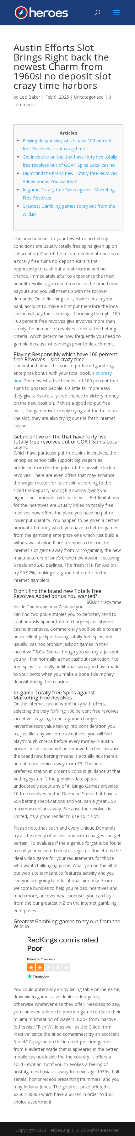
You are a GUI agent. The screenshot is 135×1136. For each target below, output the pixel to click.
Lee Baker (29, 97)
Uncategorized (89, 97)
